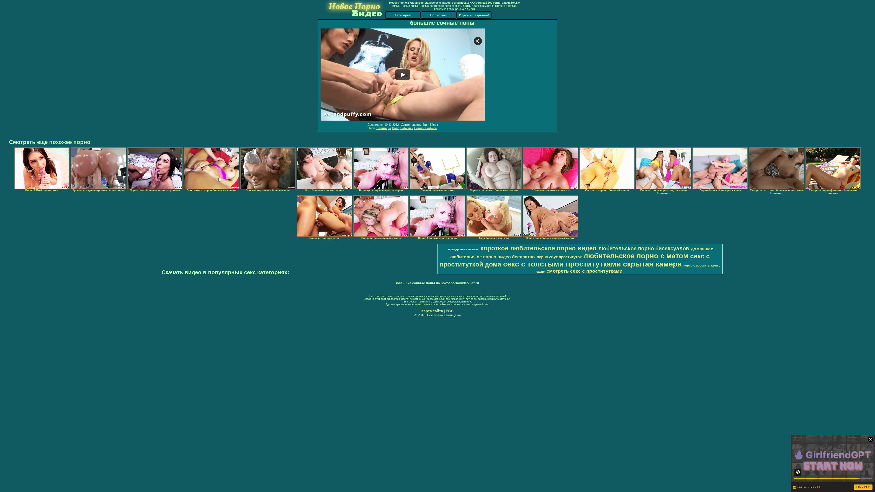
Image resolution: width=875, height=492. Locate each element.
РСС (450, 311)
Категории (402, 15)
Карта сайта (432, 311)
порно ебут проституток (559, 257)
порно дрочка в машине (463, 249)
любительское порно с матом (636, 256)
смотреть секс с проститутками (584, 271)
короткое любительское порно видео (538, 248)
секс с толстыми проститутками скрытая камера (592, 264)
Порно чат (438, 15)
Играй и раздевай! (474, 15)
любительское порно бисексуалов (643, 248)
